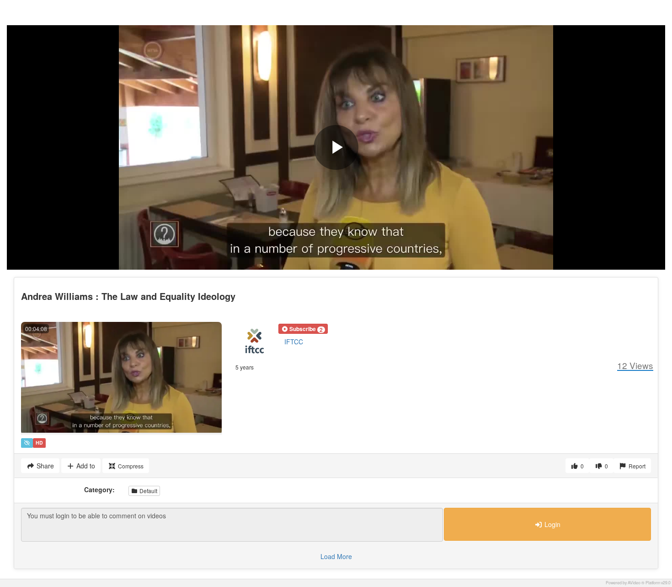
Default (147, 491)
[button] (303, 329)
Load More (336, 556)
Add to (85, 465)
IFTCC (293, 341)
